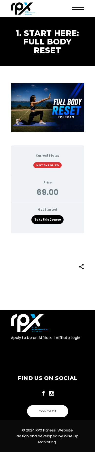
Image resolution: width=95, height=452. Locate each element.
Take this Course (47, 220)
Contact (47, 411)
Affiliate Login (68, 337)
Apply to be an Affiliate (32, 337)
